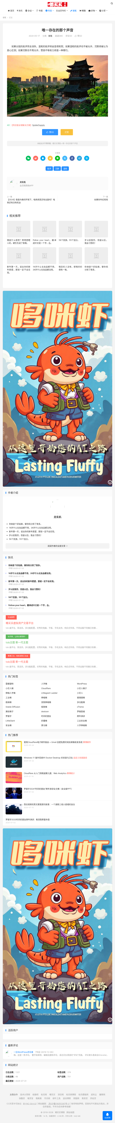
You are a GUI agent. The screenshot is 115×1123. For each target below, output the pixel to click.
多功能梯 (81, 702)
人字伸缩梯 (82, 725)
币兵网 (47, 1098)
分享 (103, 10)
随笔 (74, 10)
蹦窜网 (102, 1094)
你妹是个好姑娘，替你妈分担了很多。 (25, 524)
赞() (78, 36)
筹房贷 (85, 1098)
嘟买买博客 (57, 4)
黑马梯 (44, 725)
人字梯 (44, 683)
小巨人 (80, 693)
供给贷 (93, 1098)
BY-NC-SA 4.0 (29, 1103)
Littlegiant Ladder (49, 693)
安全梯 (9, 725)
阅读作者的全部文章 (57, 546)
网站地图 (70, 1112)
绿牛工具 (56, 1098)
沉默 (57, 168)
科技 (49, 10)
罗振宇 (9, 716)
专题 (40, 10)
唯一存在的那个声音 (57, 30)
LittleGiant (10, 720)
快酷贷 (22, 1098)
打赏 (67, 132)
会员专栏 (62, 10)
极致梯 (44, 707)
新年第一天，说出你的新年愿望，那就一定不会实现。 (18, 269)
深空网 (61, 1094)
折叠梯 (44, 720)
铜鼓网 (76, 1098)
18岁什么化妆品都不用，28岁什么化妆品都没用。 (31, 527)
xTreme (80, 707)
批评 (49, 168)
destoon (45, 711)
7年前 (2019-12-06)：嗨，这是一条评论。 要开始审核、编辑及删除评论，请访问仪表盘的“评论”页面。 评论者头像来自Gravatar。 (61, 1053)
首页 (12, 10)
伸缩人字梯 (10, 693)
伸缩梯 (44, 697)
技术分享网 (25, 1094)
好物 (92, 10)
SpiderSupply (38, 125)
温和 (65, 168)
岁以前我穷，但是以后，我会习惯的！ (25, 535)
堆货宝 (30, 1098)
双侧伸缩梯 (46, 702)
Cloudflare (46, 688)
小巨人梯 (9, 688)
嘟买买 (52, 1094)
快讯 (20, 10)
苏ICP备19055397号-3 (58, 1103)
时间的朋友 (46, 716)
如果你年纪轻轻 (101, 199)
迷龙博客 (67, 1098)
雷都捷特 (9, 683)
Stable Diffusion (13, 707)
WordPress (82, 683)
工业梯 (9, 697)
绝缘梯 (9, 702)
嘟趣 (83, 10)
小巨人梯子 (82, 688)
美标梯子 (9, 711)
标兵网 (44, 1094)
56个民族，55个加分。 (69, 240)
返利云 (94, 1094)
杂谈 (29, 10)
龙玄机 (23, 182)
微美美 (39, 1098)
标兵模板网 (83, 1094)
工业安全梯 (82, 720)
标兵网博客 (71, 1094)
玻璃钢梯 (81, 697)
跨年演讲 (81, 716)
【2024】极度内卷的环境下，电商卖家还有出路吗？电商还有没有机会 (31, 201)
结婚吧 (35, 1094)
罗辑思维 (81, 711)
